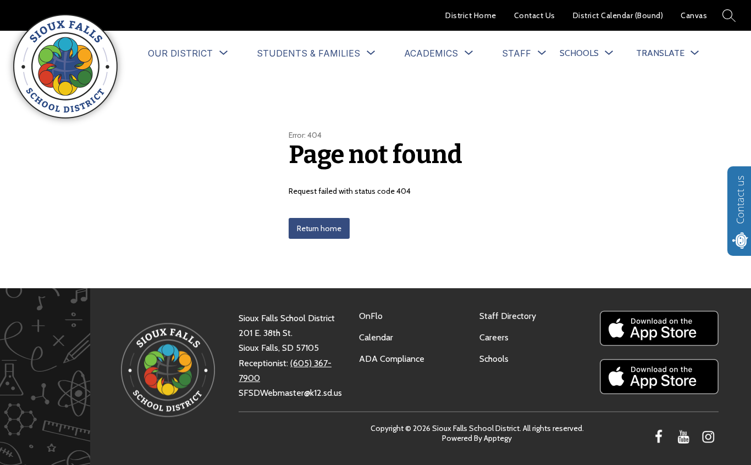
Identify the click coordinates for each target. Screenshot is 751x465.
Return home (319, 228)
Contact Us (534, 15)
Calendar (376, 337)
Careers (494, 337)
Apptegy (498, 438)
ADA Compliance (391, 359)
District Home (470, 15)
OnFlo (371, 316)
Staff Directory (507, 316)
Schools (494, 359)
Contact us (740, 200)
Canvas (694, 15)
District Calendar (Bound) (618, 15)
